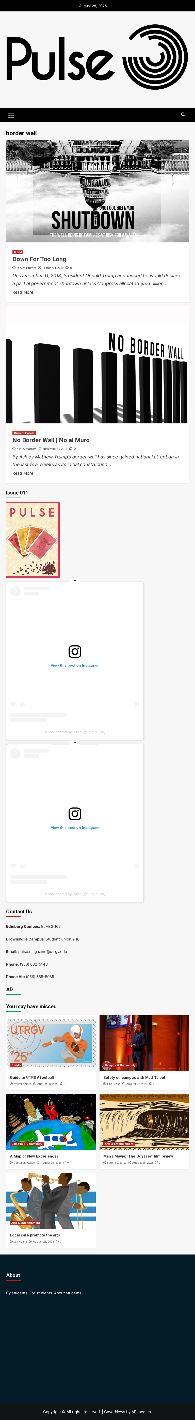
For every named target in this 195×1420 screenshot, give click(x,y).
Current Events (24, 433)
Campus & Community (120, 1065)
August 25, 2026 (43, 1241)
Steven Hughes (26, 268)
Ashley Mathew (27, 449)
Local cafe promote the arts (35, 1235)
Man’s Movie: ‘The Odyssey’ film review (138, 1156)
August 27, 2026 (136, 1084)
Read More (22, 292)
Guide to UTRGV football (32, 1077)
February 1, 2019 (52, 268)
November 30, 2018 (55, 449)
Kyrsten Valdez (22, 1084)
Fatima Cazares (116, 1162)
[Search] (183, 114)
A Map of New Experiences (34, 1156)
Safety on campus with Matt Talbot (134, 1077)
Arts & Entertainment (119, 1144)
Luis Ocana (113, 1084)
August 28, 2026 (47, 1084)
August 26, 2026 (51, 1162)
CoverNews (114, 1411)
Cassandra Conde (24, 1162)
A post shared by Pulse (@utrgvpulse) (75, 732)
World (18, 252)
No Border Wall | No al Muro (51, 440)
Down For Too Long (39, 259)
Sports (16, 1065)
